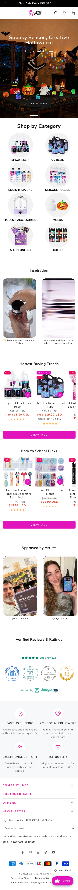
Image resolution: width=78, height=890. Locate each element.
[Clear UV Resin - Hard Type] (50, 385)
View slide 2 (44, 114)
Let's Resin (32, 873)
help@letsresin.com (23, 841)
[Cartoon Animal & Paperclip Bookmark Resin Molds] (18, 472)
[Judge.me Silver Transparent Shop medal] (30, 673)
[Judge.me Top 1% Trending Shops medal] (66, 673)
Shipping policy (39, 882)
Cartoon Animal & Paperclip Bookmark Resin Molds (18, 493)
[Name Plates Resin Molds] (50, 472)
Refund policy (42, 878)
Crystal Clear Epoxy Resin (18, 405)
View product (28, 395)
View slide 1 (34, 114)
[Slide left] (6, 3)
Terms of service (19, 882)
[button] (55, 13)
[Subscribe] (74, 828)
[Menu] (4, 13)
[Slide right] (73, 3)
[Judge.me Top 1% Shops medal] (48, 673)
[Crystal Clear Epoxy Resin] (18, 385)
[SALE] (64, 13)
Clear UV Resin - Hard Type (50, 405)
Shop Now (39, 103)
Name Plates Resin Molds (50, 492)
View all (39, 434)
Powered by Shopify (21, 878)
